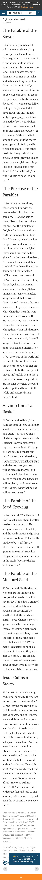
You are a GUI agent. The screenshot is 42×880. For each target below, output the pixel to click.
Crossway (8, 22)
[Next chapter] (37, 869)
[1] (10, 342)
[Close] (37, 855)
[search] (19, 13)
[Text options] (39, 13)
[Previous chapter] (5, 869)
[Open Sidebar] (21, 877)
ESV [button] (31, 13)
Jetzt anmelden (27, 7)
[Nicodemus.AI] (5, 863)
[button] (40, 5)
